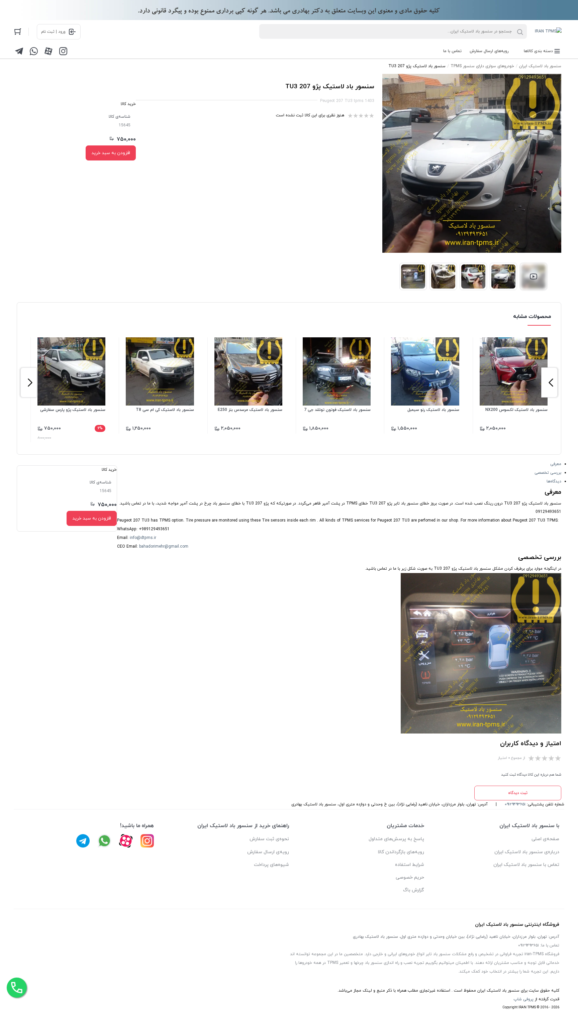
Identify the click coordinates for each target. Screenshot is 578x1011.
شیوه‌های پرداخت (271, 865)
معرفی (555, 464)
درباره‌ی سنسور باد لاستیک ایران (526, 852)
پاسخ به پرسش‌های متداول (396, 839)
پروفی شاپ (523, 999)
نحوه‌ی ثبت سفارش (269, 839)
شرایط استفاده (409, 865)
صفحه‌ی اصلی (545, 839)
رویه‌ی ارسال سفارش (268, 852)
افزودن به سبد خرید (110, 153)
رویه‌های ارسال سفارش (489, 51)
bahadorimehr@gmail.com (163, 546)
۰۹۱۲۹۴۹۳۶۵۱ (515, 804)
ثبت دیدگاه (517, 793)
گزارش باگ (413, 890)
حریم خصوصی (410, 877)
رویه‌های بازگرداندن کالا (401, 852)
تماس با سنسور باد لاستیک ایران (526, 865)
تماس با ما (452, 51)
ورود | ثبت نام (53, 31)
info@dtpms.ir (143, 538)
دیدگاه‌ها (554, 481)
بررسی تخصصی (548, 472)
